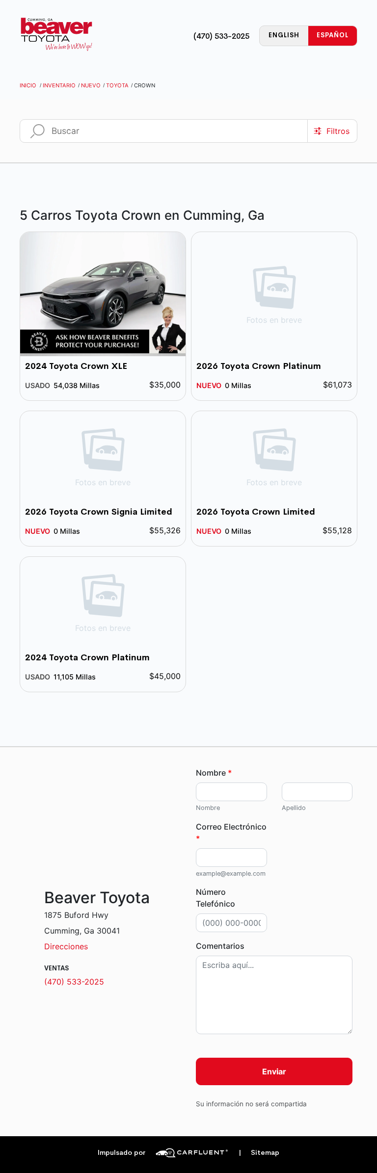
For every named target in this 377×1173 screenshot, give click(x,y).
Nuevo (91, 85)
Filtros (338, 131)
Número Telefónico (215, 898)
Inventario (59, 85)
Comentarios (220, 946)
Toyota (117, 85)
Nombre (214, 773)
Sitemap (259, 1152)
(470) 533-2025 (221, 36)
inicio (28, 85)
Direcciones (66, 946)
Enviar (274, 1071)
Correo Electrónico (231, 832)
